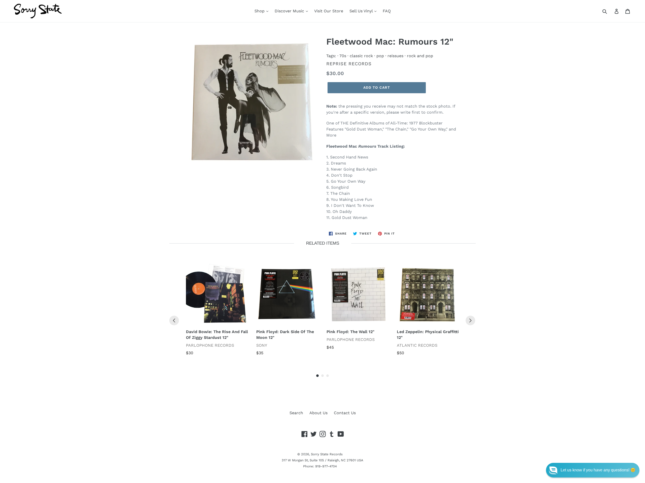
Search (296, 412)
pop (380, 55)
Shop (260, 11)
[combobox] (610, 11)
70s (342, 55)
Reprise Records (349, 63)
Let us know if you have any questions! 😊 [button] (598, 470)
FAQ (387, 11)
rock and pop (420, 55)
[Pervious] (174, 320)
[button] (592, 470)
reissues (395, 55)
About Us (318, 412)
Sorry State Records (327, 454)
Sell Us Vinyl (361, 11)
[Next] (470, 320)
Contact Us (345, 412)
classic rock (361, 55)
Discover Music (290, 11)
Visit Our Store (328, 11)
